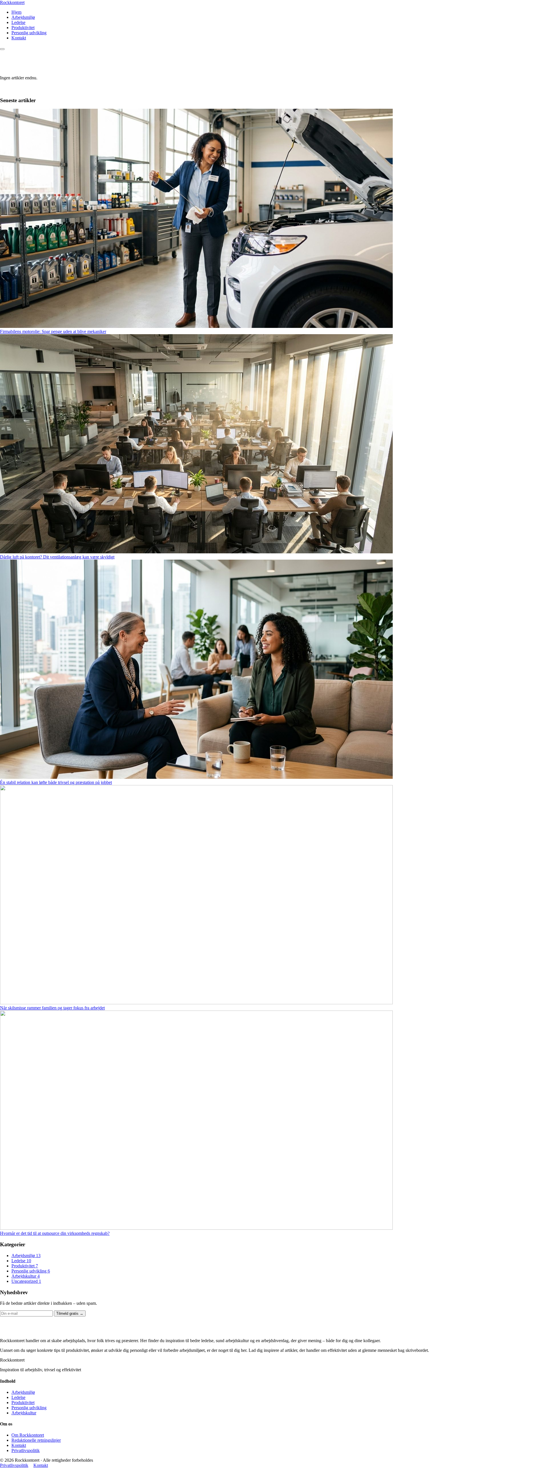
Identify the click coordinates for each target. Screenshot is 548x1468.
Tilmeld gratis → (69, 1313)
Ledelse (18, 22)
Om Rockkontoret (27, 1435)
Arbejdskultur (25, 1276)
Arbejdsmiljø (23, 17)
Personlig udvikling (29, 32)
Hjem (16, 12)
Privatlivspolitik (25, 1450)
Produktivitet (23, 27)
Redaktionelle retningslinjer (36, 1440)
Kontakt (18, 37)
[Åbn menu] (2, 49)
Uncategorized (26, 1281)
